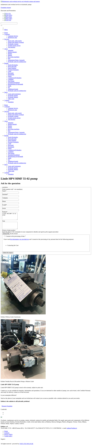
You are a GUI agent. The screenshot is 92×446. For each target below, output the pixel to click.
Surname (5, 194)
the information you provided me (19, 239)
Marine (10, 53)
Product (4, 212)
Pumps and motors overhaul (16, 42)
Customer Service (13, 36)
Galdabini (10, 79)
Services (6, 39)
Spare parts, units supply (15, 41)
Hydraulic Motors (13, 97)
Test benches (11, 47)
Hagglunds (11, 74)
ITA (9, 13)
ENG (10, 15)
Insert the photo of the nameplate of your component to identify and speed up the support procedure (30, 232)
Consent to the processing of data (15, 236)
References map (12, 37)
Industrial (10, 50)
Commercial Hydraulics (14, 78)
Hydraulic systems (13, 44)
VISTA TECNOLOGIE (26, 443)
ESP (9, 20)
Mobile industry (12, 52)
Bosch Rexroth (12, 66)
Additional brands (13, 89)
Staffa (9, 86)
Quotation (11, 102)
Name (4, 191)
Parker (10, 76)
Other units (11, 98)
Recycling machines (13, 57)
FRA (10, 17)
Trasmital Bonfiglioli (14, 82)
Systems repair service (14, 45)
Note (3, 221)
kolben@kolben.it (72, 428)
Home (6, 32)
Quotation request (6, 7)
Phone (4, 201)
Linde (9, 71)
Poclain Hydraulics (13, 70)
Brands (6, 63)
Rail (9, 58)
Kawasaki (11, 73)
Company (7, 34)
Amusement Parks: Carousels (16, 60)
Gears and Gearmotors (14, 94)
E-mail (4, 205)
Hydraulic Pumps (13, 95)
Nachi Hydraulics (13, 65)
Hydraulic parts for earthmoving (17, 61)
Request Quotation (7, 406)
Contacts (6, 100)
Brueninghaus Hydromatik (15, 84)
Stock (6, 92)
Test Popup (11, 81)
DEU (10, 18)
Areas (6, 49)
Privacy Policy (8, 434)
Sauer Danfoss (12, 68)
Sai (9, 87)
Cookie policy (8, 436)
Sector (4, 208)
